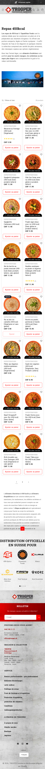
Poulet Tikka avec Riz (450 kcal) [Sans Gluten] (32, 459)
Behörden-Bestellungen (13, 681)
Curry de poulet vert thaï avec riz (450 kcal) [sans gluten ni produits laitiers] (32, 132)
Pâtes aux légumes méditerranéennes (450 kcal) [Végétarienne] (11, 367)
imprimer (7, 735)
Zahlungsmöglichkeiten (13, 710)
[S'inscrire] (38, 617)
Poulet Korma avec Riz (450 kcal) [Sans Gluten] (32, 417)
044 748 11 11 (9, 629)
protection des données (13, 702)
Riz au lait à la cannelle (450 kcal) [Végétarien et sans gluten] (11, 323)
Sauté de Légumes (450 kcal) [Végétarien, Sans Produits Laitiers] (32, 367)
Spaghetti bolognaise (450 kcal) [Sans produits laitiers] (12, 179)
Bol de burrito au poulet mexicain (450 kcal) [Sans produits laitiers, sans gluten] (12, 269)
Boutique (7, 731)
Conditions (8, 706)
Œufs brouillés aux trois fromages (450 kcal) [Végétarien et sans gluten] (11, 460)
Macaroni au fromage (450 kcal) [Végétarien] (12, 131)
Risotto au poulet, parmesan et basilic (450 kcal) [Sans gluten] (32, 323)
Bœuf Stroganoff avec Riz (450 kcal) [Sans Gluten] (11, 417)
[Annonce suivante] (41, 2)
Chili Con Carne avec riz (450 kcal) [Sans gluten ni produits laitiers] (33, 180)
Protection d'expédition (13, 697)
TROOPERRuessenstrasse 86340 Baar (10, 651)
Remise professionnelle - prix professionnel (21, 677)
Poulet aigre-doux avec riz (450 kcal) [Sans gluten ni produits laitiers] (32, 225)
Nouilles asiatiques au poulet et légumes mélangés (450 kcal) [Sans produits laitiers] (33, 270)
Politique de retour (11, 689)
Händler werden (10, 727)
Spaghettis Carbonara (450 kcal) (11, 223)
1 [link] (16, 482)
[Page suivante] (28, 482)
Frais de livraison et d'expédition (17, 693)
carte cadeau (9, 685)
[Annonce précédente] (4, 2)
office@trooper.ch (10, 638)
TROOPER (13, 763)
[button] (2, 9)
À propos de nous (11, 723)
